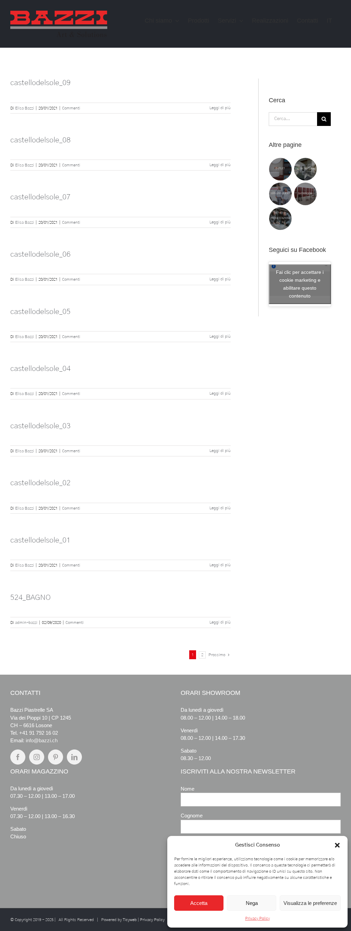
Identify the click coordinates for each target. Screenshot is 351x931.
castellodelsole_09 (40, 82)
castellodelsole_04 (40, 368)
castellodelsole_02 (40, 483)
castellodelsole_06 (40, 254)
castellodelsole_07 (40, 197)
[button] (337, 845)
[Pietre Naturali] (305, 169)
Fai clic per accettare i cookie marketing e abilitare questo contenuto (300, 284)
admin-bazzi (26, 622)
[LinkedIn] (74, 757)
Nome (187, 789)
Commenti (71, 108)
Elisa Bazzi (24, 108)
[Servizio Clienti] (280, 194)
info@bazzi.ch (42, 740)
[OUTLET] (280, 169)
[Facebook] (17, 757)
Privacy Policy (257, 918)
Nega (252, 903)
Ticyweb (130, 920)
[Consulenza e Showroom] (305, 194)
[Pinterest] (55, 757)
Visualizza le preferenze (310, 903)
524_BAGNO (30, 597)
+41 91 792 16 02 (38, 733)
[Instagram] (36, 757)
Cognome (192, 815)
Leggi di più (220, 108)
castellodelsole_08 (40, 140)
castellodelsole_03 (40, 426)
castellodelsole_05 (40, 311)
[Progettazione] (280, 218)
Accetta (198, 903)
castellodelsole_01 (40, 540)
